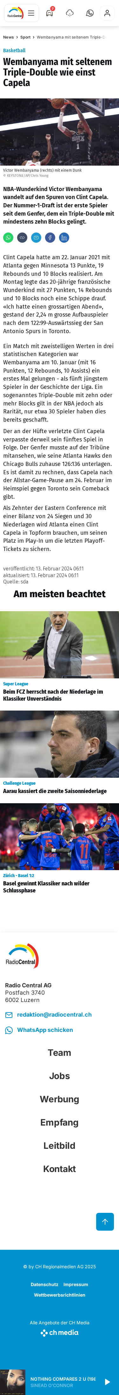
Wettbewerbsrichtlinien (59, 1295)
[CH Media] (59, 1332)
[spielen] (107, 1382)
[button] (89, 13)
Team (59, 1052)
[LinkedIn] (64, 237)
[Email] (36, 237)
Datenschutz (44, 1284)
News (8, 37)
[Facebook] (50, 237)
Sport (25, 37)
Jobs (59, 1075)
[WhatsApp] (8, 237)
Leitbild (59, 1145)
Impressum (75, 1284)
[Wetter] (69, 13)
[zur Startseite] (15, 13)
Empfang (59, 1122)
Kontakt (59, 1168)
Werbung (59, 1099)
